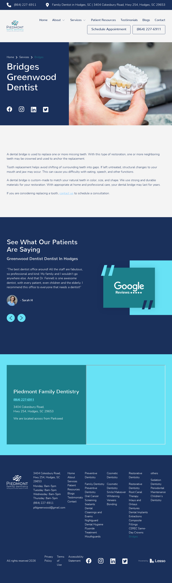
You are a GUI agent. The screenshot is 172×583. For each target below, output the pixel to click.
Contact (160, 20)
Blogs (146, 20)
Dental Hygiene (94, 524)
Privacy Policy (49, 558)
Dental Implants (138, 512)
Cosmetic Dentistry (112, 475)
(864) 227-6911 (149, 29)
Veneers (111, 500)
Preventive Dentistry (91, 475)
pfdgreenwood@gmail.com (49, 507)
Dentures (134, 508)
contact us (66, 193)
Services (24, 57)
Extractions (135, 516)
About (71, 477)
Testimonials (129, 20)
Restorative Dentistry (135, 475)
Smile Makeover (116, 492)
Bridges (133, 536)
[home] (15, 26)
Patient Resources (103, 20)
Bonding (112, 504)
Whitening (113, 496)
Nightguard (91, 520)
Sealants (90, 504)
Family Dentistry (94, 484)
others (154, 473)
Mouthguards (93, 536)
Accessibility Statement (75, 558)
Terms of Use (60, 560)
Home (43, 20)
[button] (59, 20)
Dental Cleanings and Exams (93, 512)
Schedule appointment (108, 29)
